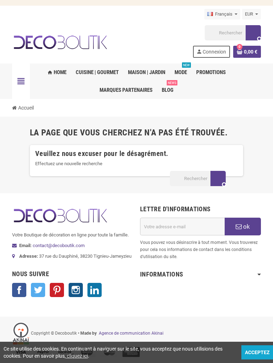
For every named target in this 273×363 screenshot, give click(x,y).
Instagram (76, 290)
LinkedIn (94, 290)
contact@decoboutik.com (59, 245)
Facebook (19, 290)
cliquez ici (77, 356)
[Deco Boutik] (60, 41)
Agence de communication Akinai (131, 333)
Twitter (38, 290)
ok (246, 226)
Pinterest (57, 290)
